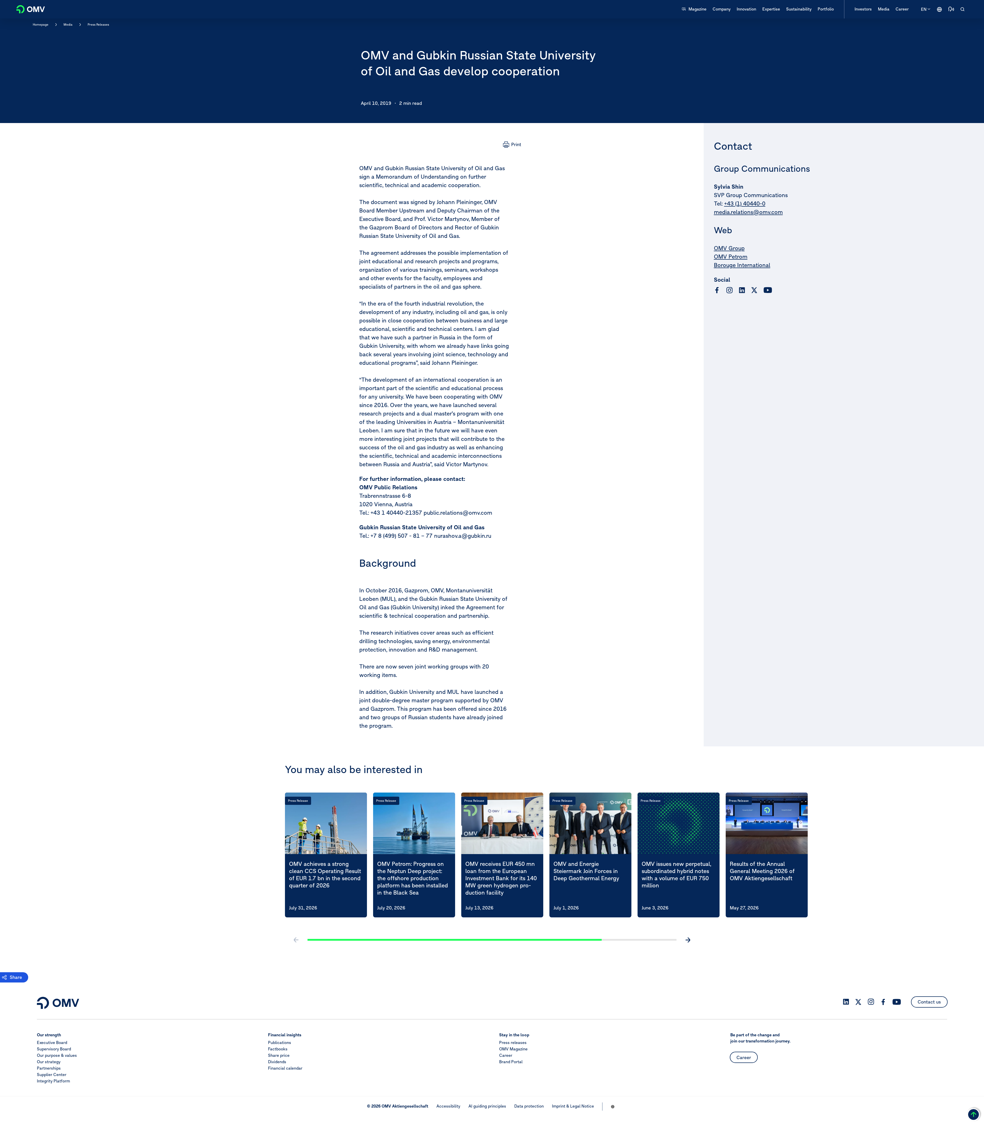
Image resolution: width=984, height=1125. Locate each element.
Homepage (40, 24)
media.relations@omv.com (748, 212)
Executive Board (52, 1042)
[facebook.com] (717, 290)
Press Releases (98, 24)
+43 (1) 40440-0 (744, 203)
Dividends (277, 1061)
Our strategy (48, 1061)
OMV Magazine (513, 1048)
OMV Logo (27, 9)
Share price (279, 1055)
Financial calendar (285, 1068)
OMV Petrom (730, 256)
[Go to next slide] (688, 940)
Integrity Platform (53, 1080)
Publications (279, 1042)
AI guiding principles (487, 1106)
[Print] (512, 144)
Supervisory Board (54, 1048)
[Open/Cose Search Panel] (962, 9)
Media (68, 24)
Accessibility (448, 1106)
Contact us (929, 1002)
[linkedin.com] (742, 290)
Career (505, 1055)
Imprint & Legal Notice (573, 1106)
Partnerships (49, 1068)
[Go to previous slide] (296, 940)
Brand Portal (510, 1061)
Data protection (529, 1106)
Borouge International (742, 265)
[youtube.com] (768, 290)
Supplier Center (51, 1074)
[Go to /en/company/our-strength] (939, 9)
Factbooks (278, 1048)
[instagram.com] (729, 290)
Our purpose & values (57, 1055)
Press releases (513, 1042)
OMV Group (729, 248)
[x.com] (754, 290)
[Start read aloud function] (951, 9)
